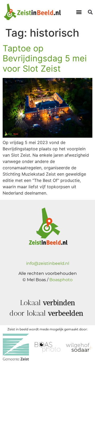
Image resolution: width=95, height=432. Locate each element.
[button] (78, 12)
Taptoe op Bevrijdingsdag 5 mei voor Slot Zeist (45, 58)
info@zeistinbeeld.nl (47, 263)
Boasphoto (61, 279)
